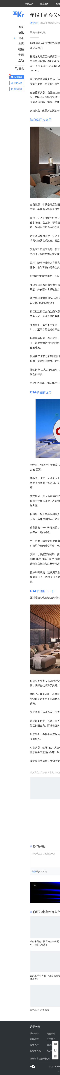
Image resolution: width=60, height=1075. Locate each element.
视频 (21, 49)
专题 (21, 55)
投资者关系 (35, 1050)
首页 (21, 27)
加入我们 (51, 1050)
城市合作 (34, 1033)
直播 (21, 43)
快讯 (21, 32)
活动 (21, 60)
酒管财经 (34, 22)
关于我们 (51, 1039)
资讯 (21, 38)
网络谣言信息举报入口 (41, 1058)
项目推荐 (34, 1039)
